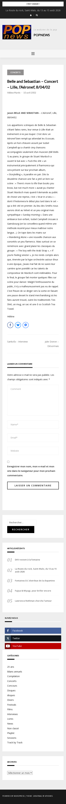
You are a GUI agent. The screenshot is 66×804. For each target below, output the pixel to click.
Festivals (11, 704)
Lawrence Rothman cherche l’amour (33, 600)
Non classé (13, 728)
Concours (12, 685)
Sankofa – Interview (17, 341)
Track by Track (14, 742)
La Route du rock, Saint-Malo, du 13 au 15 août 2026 (33, 10)
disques (11, 695)
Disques (11, 690)
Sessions (11, 737)
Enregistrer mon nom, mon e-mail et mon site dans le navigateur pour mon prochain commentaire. (31, 471)
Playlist (10, 733)
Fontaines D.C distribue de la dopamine (35, 580)
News (10, 723)
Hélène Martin (13, 92)
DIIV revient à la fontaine (27, 559)
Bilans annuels (14, 671)
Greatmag (37, 796)
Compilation (13, 676)
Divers (10, 699)
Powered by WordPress (13, 796)
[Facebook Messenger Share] (26, 325)
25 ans (10, 666)
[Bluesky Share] (18, 325)
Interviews (12, 714)
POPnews (42, 35)
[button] (30, 15)
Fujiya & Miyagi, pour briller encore (33, 590)
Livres (10, 718)
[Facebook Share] (10, 325)
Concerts (15, 72)
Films (10, 709)
